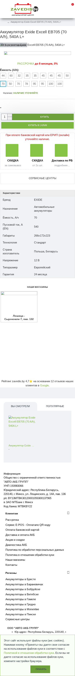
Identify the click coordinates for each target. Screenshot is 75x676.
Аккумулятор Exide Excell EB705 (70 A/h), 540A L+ (22, 445)
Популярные (55, 406)
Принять (41, 669)
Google (44, 385)
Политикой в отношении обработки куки (29, 652)
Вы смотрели (20, 406)
